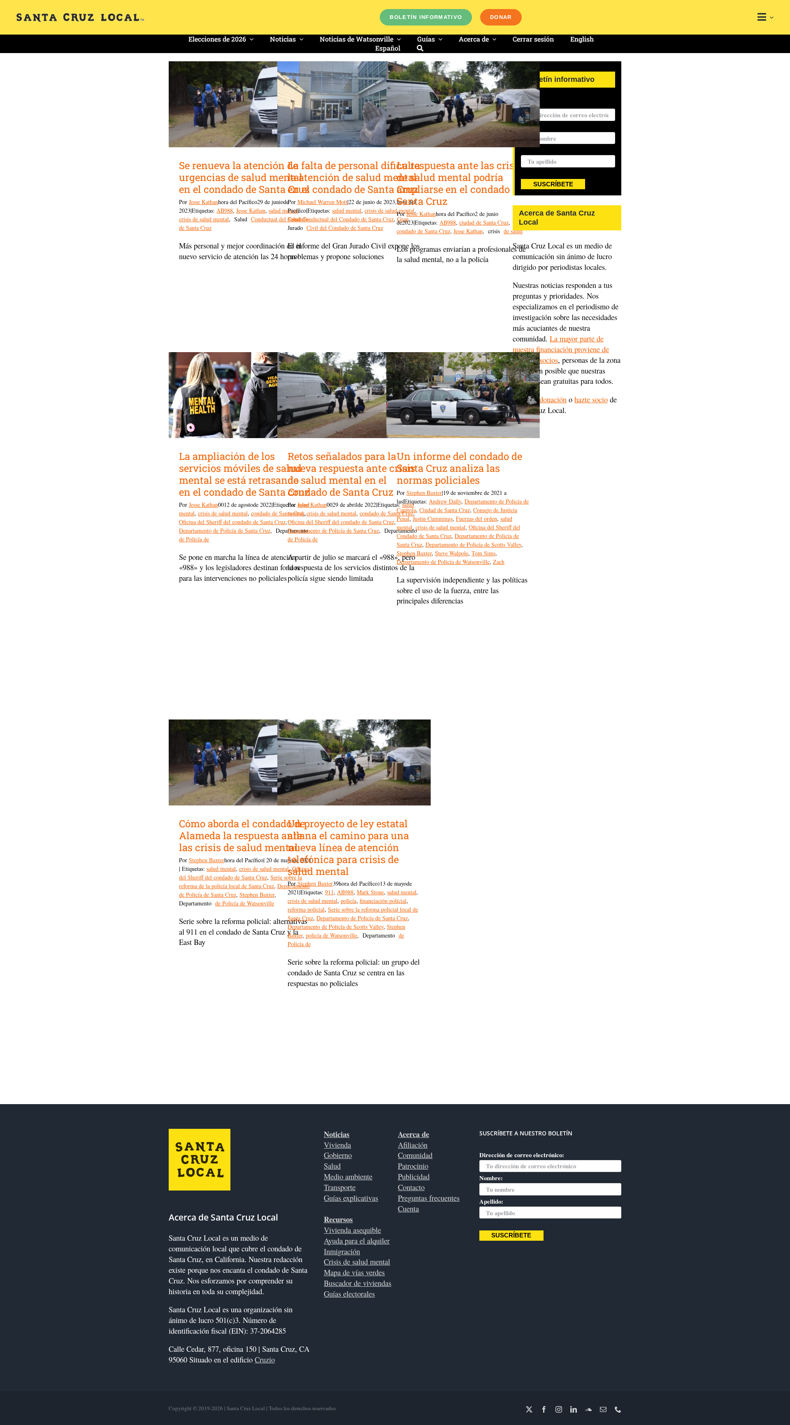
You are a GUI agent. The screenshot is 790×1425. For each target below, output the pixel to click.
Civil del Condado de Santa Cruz (345, 228)
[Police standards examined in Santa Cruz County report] (463, 395)
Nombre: (491, 1177)
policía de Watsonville (331, 935)
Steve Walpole (451, 553)
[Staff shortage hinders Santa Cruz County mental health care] (354, 104)
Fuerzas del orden (476, 518)
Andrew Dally (445, 501)
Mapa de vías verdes (354, 1272)
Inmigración (342, 1251)
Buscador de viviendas (357, 1283)
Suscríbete (553, 184)
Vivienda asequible (352, 1230)
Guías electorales (349, 1293)
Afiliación (413, 1145)
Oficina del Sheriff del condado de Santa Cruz (232, 522)
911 (329, 892)
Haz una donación (540, 399)
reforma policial (306, 909)
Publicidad (414, 1176)
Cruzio (265, 1359)
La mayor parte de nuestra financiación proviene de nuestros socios (561, 349)
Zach (498, 562)
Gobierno (338, 1155)
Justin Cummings (433, 518)
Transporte (340, 1187)
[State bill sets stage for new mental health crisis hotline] (354, 762)
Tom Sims (483, 553)
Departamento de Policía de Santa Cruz (224, 530)
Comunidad (415, 1155)
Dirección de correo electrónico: (563, 103)
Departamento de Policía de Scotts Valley (473, 544)
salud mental (346, 210)
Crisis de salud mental (357, 1261)
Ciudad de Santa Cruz (444, 510)
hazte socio (591, 399)
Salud (332, 1165)
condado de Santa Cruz (423, 231)
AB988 (224, 210)
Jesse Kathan (203, 202)
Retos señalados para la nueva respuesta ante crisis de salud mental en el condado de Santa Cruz (351, 474)
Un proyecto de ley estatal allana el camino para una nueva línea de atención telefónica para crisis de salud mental (348, 847)
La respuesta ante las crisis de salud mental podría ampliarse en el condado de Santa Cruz (460, 183)
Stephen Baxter (424, 493)
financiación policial (383, 901)
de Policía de (194, 539)
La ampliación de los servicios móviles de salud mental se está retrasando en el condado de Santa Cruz (244, 474)
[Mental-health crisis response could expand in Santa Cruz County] (463, 104)
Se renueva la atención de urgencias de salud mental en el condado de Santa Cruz (244, 177)
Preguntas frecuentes (429, 1198)
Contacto (411, 1187)
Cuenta (408, 1208)
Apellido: (533, 149)
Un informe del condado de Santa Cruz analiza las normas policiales (459, 468)
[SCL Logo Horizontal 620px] (80, 17)
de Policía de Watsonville (244, 903)
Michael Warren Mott (322, 202)
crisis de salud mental (204, 219)
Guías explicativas (351, 1198)
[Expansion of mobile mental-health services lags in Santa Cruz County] (245, 395)
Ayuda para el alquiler (357, 1240)
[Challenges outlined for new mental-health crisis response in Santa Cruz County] (354, 395)
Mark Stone (370, 892)
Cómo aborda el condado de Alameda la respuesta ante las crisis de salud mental (242, 835)
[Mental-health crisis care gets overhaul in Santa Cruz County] (245, 104)
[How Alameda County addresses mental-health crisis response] (245, 762)
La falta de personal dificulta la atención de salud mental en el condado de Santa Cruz (354, 177)
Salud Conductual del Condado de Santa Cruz (341, 219)
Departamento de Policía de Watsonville (443, 562)
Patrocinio (413, 1165)
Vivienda (337, 1145)
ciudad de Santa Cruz (484, 222)
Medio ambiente (348, 1176)
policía (348, 901)
